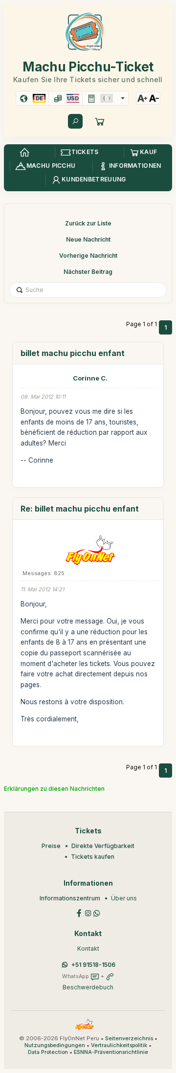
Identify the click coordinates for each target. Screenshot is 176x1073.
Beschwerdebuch (88, 987)
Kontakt (88, 948)
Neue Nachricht (88, 239)
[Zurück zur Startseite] (24, 152)
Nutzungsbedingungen (54, 1045)
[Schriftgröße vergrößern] (142, 98)
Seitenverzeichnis (129, 1038)
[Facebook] (79, 912)
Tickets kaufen (92, 856)
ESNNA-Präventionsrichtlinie (111, 1052)
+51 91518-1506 (93, 964)
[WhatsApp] (96, 912)
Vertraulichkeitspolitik (119, 1045)
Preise (51, 845)
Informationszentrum (70, 898)
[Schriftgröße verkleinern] (154, 98)
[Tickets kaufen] (99, 121)
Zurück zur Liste (88, 223)
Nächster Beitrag (88, 271)
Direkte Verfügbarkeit (102, 845)
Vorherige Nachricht (88, 255)
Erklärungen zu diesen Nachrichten (54, 788)
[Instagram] (88, 912)
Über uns (124, 898)
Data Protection (48, 1052)
